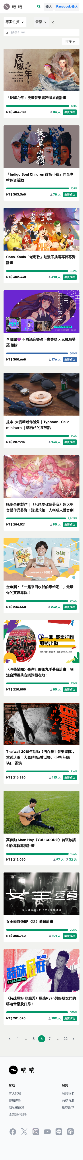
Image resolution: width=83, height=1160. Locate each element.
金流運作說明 (18, 1114)
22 (66, 1039)
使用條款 (15, 1100)
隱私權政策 (16, 1107)
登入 (49, 6)
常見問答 (15, 1093)
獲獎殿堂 (68, 1107)
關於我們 (68, 1093)
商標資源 (68, 1100)
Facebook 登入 (67, 6)
